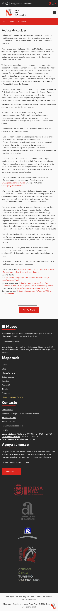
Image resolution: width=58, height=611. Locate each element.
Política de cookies (44, 597)
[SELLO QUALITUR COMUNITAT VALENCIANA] (27, 554)
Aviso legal (9, 597)
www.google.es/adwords (12, 186)
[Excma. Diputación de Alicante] (28, 511)
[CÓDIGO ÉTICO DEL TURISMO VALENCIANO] (29, 576)
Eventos (5, 381)
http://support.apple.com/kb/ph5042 (32, 288)
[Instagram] (7, 4)
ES (52, 4)
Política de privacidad (25, 597)
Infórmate (11, 471)
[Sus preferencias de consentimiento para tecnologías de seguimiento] (53, 606)
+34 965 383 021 (9, 422)
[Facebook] (3, 4)
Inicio (4, 22)
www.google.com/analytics (13, 183)
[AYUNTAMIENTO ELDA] (27, 489)
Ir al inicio (29, 310)
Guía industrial (8, 377)
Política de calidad (28, 599)
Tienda (5, 389)
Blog (4, 369)
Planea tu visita (8, 373)
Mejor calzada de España (12, 397)
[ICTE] (27, 532)
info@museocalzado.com (21, 4)
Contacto (6, 393)
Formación (6, 385)
